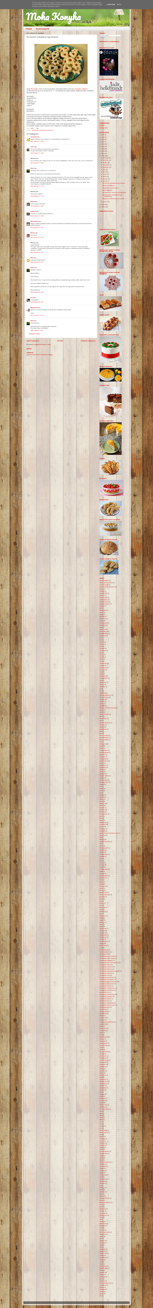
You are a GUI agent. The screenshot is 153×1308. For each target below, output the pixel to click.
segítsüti (102, 1143)
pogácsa (102, 1094)
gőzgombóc (103, 765)
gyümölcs (102, 773)
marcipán (102, 933)
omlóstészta (103, 1058)
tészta (101, 1200)
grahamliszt (103, 767)
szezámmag (103, 1175)
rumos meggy (103, 1130)
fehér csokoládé (104, 735)
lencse (101, 888)
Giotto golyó (103, 759)
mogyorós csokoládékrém (107, 1022)
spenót (101, 1158)
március (105, 179)
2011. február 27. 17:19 (37, 186)
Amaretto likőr (103, 593)
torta (101, 1217)
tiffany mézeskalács (105, 1202)
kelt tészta (102, 824)
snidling (102, 1147)
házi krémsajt (103, 780)
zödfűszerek (103, 1285)
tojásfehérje (103, 1208)
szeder (101, 1172)
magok (101, 920)
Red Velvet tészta (104, 1109)
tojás (101, 1206)
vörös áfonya (103, 1266)
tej (100, 1185)
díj (100, 688)
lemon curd (103, 886)
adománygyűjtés (104, 580)
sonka (101, 1149)
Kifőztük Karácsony (105, 841)
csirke (101, 674)
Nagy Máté (104, 128)
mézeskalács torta (105, 1000)
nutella (101, 1049)
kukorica (102, 873)
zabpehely (102, 1276)
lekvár (101, 884)
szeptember (106, 165)
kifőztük (102, 839)
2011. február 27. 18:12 (37, 206)
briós (101, 640)
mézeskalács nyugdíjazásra (107, 988)
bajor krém (103, 618)
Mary (32, 257)
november (106, 160)
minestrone (103, 1017)
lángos (101, 882)
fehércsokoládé (104, 739)
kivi (100, 843)
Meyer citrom (103, 945)
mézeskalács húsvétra (106, 973)
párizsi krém (103, 1079)
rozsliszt (102, 1126)
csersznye (102, 669)
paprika (102, 1073)
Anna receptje (103, 597)
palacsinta (102, 1071)
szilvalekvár (103, 1179)
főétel (101, 746)
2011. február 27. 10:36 (37, 141)
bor (100, 638)
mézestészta (103, 1013)
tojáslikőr (102, 1211)
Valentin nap (103, 1253)
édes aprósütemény (105, 695)
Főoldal (29, 29)
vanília (101, 1255)
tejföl (101, 1189)
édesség (102, 699)
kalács (101, 805)
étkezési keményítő (105, 722)
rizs (100, 1121)
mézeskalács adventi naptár (107, 956)
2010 (103, 204)
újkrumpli (102, 1242)
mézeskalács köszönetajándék (108, 981)
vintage (102, 1259)
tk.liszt (101, 1204)
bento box (102, 629)
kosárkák (102, 856)
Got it (119, 4)
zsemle (102, 1293)
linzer (101, 909)
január (105, 201)
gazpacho (102, 754)
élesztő (102, 710)
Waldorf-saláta (104, 1268)
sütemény (102, 1164)
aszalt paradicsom (105, 604)
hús (101, 786)
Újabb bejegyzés (32, 341)
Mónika (33, 233)
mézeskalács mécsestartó (107, 983)
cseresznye (103, 667)
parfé (101, 1077)
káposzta (102, 807)
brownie (102, 644)
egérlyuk (102, 701)
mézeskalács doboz (105, 964)
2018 (103, 139)
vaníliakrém (103, 1257)
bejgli (101, 627)
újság (101, 1245)
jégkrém (102, 795)
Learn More (111, 4)
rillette (101, 1119)
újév (101, 1238)
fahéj (101, 731)
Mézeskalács (34, 89)
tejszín (101, 1196)
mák (101, 924)
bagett (101, 614)
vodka (101, 1264)
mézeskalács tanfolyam (106, 996)
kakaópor (102, 803)
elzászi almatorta (104, 714)
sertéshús (102, 1145)
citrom (101, 655)
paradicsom (103, 1075)
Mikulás (102, 1015)
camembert (103, 650)
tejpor (101, 1194)
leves (101, 899)
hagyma (102, 778)
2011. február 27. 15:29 (37, 163)
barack (101, 621)
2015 (103, 146)
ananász (102, 595)
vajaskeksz (103, 1249)
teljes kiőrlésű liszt (105, 1198)
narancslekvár (103, 1043)
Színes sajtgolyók (107, 190)
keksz (101, 820)
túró (101, 1228)
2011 (102, 155)
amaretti (102, 591)
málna (101, 926)
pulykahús (102, 1098)
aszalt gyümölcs (104, 601)
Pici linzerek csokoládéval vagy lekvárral (114, 183)
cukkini (101, 659)
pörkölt (101, 1096)
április (105, 176)
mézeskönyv (103, 1009)
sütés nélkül (103, 1166)
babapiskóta (103, 610)
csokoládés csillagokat (80, 89)
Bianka (33, 201)
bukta (101, 646)
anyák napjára (103, 599)
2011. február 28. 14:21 (37, 302)
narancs (102, 1039)
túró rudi (102, 1230)
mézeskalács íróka (105, 975)
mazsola (102, 939)
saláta (101, 1136)
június (105, 172)
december (106, 158)
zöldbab (102, 1287)
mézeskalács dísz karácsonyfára (109, 962)
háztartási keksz (104, 782)
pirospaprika (103, 1087)
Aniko (32, 146)
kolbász (102, 852)
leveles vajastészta (105, 894)
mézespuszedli (104, 1011)
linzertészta (50, 130)
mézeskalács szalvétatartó (107, 990)
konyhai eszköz (104, 854)
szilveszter (102, 1181)
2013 (103, 151)
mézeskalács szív (104, 992)
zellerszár (102, 1281)
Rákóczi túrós (103, 1104)
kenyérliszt (102, 829)
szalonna (102, 1170)
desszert (102, 684)
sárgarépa (102, 1138)
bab (101, 608)
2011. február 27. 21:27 (37, 227)
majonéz (102, 922)
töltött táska (103, 1223)
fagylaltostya (103, 729)
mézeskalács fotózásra (106, 969)
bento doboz (103, 631)
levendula (102, 896)
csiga (101, 672)
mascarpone (103, 937)
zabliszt (102, 1274)
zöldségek (102, 1289)
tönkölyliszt (103, 1225)
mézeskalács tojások (105, 998)
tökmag (102, 1221)
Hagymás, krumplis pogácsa (110, 188)
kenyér (101, 826)
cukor (101, 661)
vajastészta (103, 1251)
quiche (101, 1102)
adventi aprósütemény (106, 582)
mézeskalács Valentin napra (107, 1005)
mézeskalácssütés (105, 1007)
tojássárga (102, 1213)
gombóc (102, 763)
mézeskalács (103, 954)
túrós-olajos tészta (105, 1232)
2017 (103, 141)
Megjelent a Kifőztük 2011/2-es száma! (113, 198)
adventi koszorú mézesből (107, 587)
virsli (101, 1262)
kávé (101, 818)
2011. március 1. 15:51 (37, 330)
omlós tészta (103, 1056)
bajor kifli (102, 616)
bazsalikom (103, 625)
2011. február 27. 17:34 (37, 196)
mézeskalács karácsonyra (107, 977)
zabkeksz (102, 1272)
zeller (101, 1279)
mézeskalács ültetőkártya (107, 1003)
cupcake (102, 665)
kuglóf (101, 871)
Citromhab (34, 137)
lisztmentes (103, 916)
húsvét (101, 790)
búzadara (102, 648)
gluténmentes (103, 761)
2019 (103, 137)
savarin (102, 1141)
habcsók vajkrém (104, 775)
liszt (101, 913)
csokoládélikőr (103, 678)
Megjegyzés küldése (34, 333)
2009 (103, 207)
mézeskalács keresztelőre (107, 979)
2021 (103, 134)
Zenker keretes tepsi (105, 1283)
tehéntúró (102, 1183)
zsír (101, 1295)
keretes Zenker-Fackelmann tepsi (109, 833)
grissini (101, 771)
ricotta (101, 1117)
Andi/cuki (33, 211)
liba (100, 901)
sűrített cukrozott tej (105, 1162)
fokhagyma (103, 744)
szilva (101, 1177)
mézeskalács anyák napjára (107, 958)
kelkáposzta (103, 822)
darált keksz (103, 682)
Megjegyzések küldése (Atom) (42, 344)
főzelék (102, 748)
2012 (103, 153)
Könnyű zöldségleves (108, 185)
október (105, 162)
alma (101, 589)
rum (101, 1128)
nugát (101, 1047)
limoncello (102, 907)
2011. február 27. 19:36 (37, 216)
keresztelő (102, 831)
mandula (102, 930)
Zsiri (32, 297)
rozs (101, 1124)
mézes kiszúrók (104, 949)
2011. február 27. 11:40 (37, 153)
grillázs (101, 769)
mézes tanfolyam (104, 952)
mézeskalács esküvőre (106, 967)
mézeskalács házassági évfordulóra (110, 971)
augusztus (106, 167)
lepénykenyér (103, 892)
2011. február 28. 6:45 (37, 262)
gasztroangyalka (104, 752)
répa (101, 1111)
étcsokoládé (42, 130)
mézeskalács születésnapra (107, 994)
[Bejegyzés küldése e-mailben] (37, 128)
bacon (101, 612)
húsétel (102, 788)
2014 (103, 148)
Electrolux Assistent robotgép (108, 708)
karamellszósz (103, 814)
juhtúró (101, 799)
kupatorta (102, 877)
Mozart (101, 1026)
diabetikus (102, 686)
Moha (32, 168)
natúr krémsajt (104, 1045)
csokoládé (102, 676)
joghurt (101, 797)
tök (100, 1219)
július (104, 169)
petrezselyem (103, 1083)
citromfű (102, 657)
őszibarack (103, 1066)
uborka (101, 1236)
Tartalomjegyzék (42, 29)
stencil (101, 1160)
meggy (101, 943)
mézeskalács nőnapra (106, 986)
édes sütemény (104, 697)
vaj (100, 1247)
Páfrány (102, 1068)
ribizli (101, 1115)
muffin (101, 1032)
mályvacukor (103, 928)
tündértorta (103, 1234)
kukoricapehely (104, 875)
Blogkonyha (34, 307)
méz (101, 947)
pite (101, 1092)
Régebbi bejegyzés (88, 341)
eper (101, 716)
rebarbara (102, 1107)
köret (101, 858)
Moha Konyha (53, 16)
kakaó (101, 801)
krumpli (102, 867)
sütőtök (102, 1168)
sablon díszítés (104, 1132)
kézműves (102, 835)
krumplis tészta (104, 869)
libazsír (102, 903)
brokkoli (102, 642)
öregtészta (102, 1064)
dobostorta (103, 693)
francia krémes (104, 750)
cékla (101, 652)
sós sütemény (103, 1153)
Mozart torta (103, 1028)
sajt (100, 1134)
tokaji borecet (103, 1215)
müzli (101, 1034)
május (105, 174)
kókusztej (102, 850)
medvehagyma (104, 941)
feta (101, 741)
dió (100, 691)
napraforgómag (104, 1037)
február (105, 181)
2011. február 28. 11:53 (37, 292)
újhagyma (102, 1240)
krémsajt (102, 865)
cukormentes (103, 663)
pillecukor (102, 1085)
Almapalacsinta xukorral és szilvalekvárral (114, 192)
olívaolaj (102, 1054)
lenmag (102, 890)
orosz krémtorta (104, 1060)
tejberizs (102, 1187)
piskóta (102, 1090)
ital (100, 792)
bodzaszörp (103, 635)
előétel (101, 712)
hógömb (102, 784)
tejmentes (102, 1191)
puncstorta (102, 1100)
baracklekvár (35, 130)
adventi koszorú (104, 584)
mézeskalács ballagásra (106, 960)
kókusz (101, 845)
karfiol (101, 816)
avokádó (102, 606)
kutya (101, 879)
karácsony (102, 809)
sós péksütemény (104, 1151)
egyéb (101, 703)
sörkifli (101, 1155)
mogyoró (102, 1020)
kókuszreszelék (104, 848)
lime (101, 905)
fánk (101, 733)
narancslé (102, 1041)
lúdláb (101, 918)
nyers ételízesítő (104, 1051)
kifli (100, 837)
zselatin (102, 1291)
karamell (102, 812)
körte (101, 860)
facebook (102, 725)
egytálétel (102, 705)
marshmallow (103, 935)
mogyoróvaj (103, 1024)
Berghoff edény (104, 633)
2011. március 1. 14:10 (37, 315)
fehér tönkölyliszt (104, 737)
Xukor (101, 1270)
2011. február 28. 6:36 (37, 252)
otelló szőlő (103, 1062)
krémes (102, 863)
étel (101, 720)
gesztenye (102, 756)
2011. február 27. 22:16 (37, 237)
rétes (101, 1113)
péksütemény (103, 1081)
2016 (103, 144)
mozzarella (103, 1030)
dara (101, 680)
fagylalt (102, 727)
